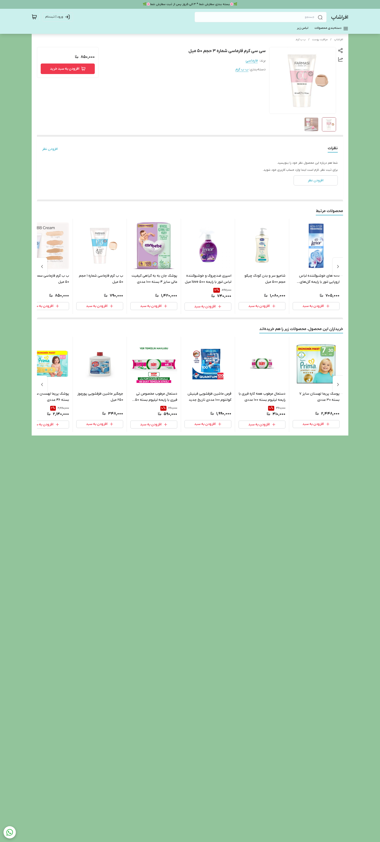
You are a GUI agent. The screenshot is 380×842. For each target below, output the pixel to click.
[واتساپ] (10, 832)
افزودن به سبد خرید (64, 69)
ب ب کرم (301, 39)
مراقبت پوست (320, 39)
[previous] (338, 266)
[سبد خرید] (34, 17)
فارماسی (252, 60)
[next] (42, 266)
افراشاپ (339, 17)
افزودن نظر (50, 149)
